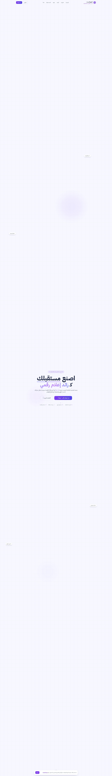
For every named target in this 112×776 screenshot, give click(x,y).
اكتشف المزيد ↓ (47, 398)
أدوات (58, 2)
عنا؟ (43, 2)
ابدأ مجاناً (19, 2)
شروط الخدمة (45, 772)
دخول (25, 2)
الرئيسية (67, 2)
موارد (54, 2)
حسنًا (37, 772)
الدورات (62, 2)
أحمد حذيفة (48, 2)
